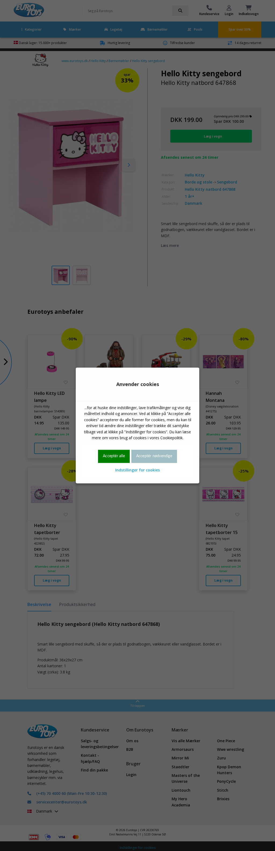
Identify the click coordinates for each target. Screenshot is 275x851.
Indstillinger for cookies (137, 470)
